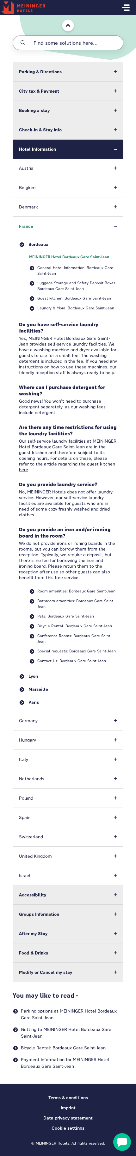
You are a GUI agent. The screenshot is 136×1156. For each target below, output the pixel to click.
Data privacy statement (68, 1118)
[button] (68, 71)
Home (64, 18)
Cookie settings (68, 1128)
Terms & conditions (68, 1097)
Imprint (68, 1108)
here (23, 469)
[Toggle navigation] (126, 7)
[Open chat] (122, 1142)
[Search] (22, 43)
